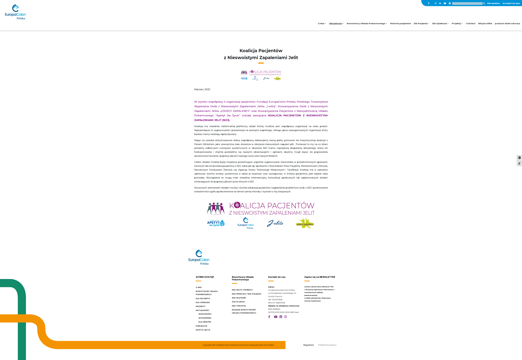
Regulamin (308, 345)
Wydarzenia (204, 318)
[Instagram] (435, 3)
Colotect (470, 23)
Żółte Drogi (238, 302)
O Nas (321, 23)
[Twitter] (432, 3)
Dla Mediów (493, 3)
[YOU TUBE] (275, 317)
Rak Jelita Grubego (242, 290)
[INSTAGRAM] (285, 317)
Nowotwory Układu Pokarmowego (366, 23)
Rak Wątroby (239, 298)
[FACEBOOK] (269, 317)
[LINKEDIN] (280, 317)
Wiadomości (205, 314)
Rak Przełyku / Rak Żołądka (246, 294)
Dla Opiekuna (439, 23)
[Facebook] (429, 3)
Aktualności (335, 23)
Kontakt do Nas (511, 3)
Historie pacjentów (400, 23)
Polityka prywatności (327, 345)
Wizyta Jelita (485, 23)
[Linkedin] (440, 3)
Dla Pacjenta (421, 23)
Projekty (456, 23)
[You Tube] (444, 3)
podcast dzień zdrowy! (507, 23)
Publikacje (201, 326)
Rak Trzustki (239, 306)
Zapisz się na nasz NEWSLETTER (318, 287)
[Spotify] (449, 3)
